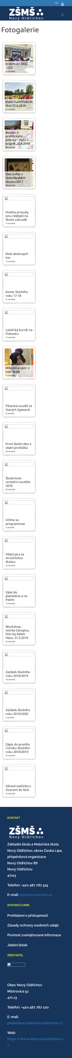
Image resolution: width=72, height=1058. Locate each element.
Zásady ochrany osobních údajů (33, 925)
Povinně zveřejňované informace (34, 935)
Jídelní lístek (17, 945)
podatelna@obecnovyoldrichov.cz (35, 1023)
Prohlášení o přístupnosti (27, 915)
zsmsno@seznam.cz (35, 895)
